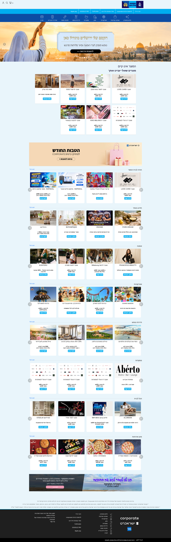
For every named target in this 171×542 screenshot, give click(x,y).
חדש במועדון (127, 20)
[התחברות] (3, 3)
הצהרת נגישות (50, 515)
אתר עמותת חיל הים (108, 11)
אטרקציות (104, 20)
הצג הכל (32, 169)
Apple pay (74, 11)
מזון (95, 20)
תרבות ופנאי (64, 20)
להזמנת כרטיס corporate (124, 11)
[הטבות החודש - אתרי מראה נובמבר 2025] (85, 154)
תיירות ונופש (76, 20)
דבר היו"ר (137, 11)
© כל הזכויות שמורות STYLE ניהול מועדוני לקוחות (120, 540)
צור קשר (52, 521)
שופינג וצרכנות (115, 20)
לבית (41, 20)
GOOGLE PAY (84, 11)
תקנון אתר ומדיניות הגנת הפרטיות (45, 513)
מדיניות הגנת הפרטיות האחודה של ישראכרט (44, 518)
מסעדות (86, 20)
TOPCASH (95, 11)
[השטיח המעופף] (85, 482)
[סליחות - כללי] (85, 42)
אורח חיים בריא (52, 20)
